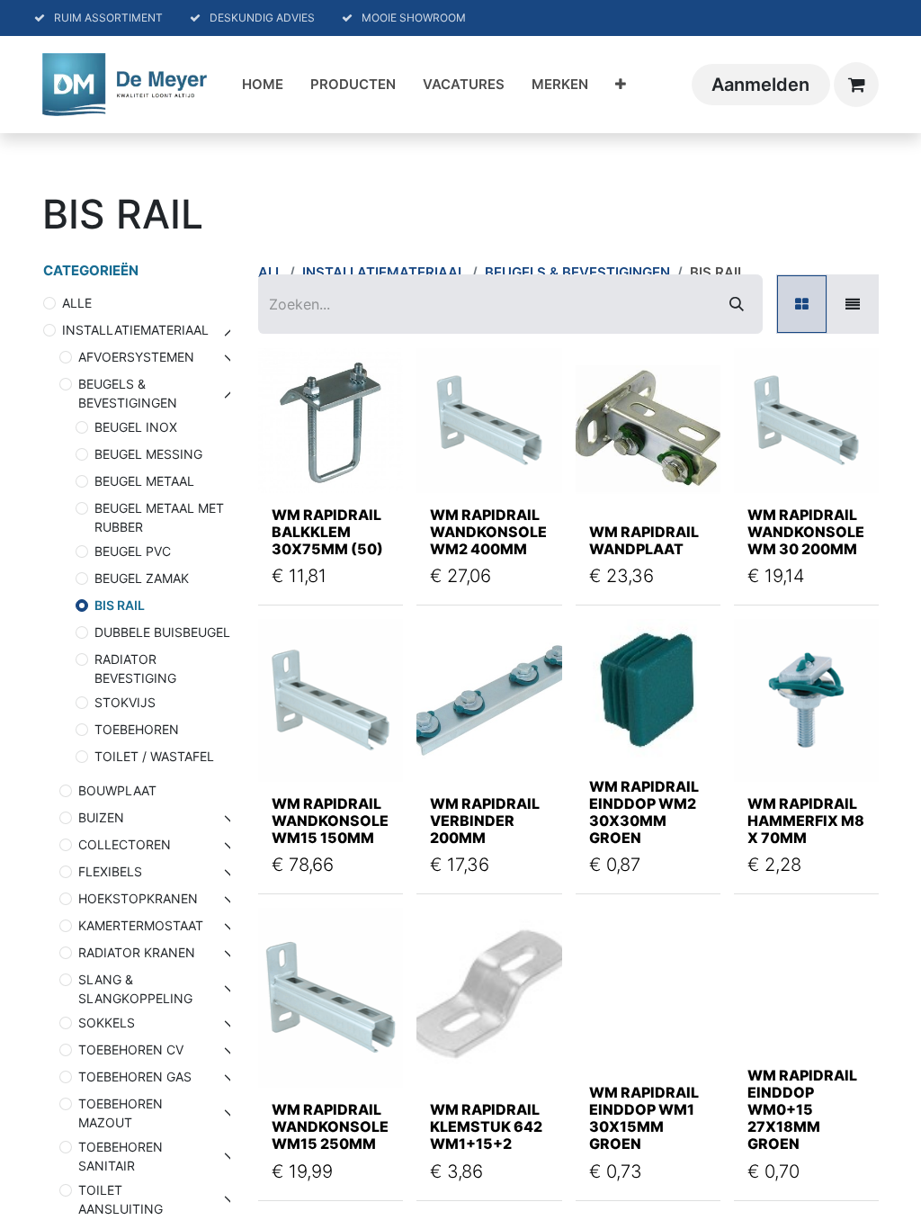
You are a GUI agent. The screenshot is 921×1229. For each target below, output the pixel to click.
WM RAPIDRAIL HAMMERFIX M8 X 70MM (805, 820)
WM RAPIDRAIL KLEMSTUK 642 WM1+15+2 (486, 1126)
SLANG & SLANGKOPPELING (135, 989)
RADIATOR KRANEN (136, 952)
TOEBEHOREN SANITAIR (120, 1156)
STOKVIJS (125, 702)
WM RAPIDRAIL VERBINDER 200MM (485, 820)
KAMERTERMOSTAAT (140, 925)
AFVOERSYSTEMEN (136, 356)
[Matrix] (801, 304)
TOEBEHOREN (136, 729)
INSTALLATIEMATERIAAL (135, 329)
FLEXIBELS (110, 871)
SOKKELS (106, 1022)
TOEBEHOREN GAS (135, 1076)
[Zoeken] (737, 304)
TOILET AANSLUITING (120, 1199)
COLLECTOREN (124, 844)
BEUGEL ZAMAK (141, 578)
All (270, 272)
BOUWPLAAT (117, 790)
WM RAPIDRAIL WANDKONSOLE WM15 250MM (330, 1126)
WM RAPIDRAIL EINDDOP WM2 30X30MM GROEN (644, 812)
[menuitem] (262, 85)
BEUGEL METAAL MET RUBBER (159, 517)
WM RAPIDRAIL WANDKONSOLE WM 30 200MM (805, 532)
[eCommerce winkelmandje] (856, 84)
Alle (77, 302)
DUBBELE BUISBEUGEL (162, 632)
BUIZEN (101, 817)
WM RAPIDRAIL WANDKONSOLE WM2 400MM (488, 532)
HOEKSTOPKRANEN (138, 898)
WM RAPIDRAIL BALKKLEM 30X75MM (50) (327, 532)
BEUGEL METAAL (144, 481)
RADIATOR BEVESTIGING (135, 668)
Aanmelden (760, 84)
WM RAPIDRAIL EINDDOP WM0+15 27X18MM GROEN (802, 1109)
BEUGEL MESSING (148, 454)
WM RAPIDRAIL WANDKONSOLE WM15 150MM (330, 820)
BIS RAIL (119, 605)
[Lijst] (853, 304)
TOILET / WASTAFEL (154, 756)
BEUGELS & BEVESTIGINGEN (127, 393)
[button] (293, 456)
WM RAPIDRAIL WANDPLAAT (644, 540)
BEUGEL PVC (132, 551)
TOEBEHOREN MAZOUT (120, 1113)
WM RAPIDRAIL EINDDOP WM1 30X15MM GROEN (644, 1118)
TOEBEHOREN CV (130, 1049)
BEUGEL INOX (135, 427)
